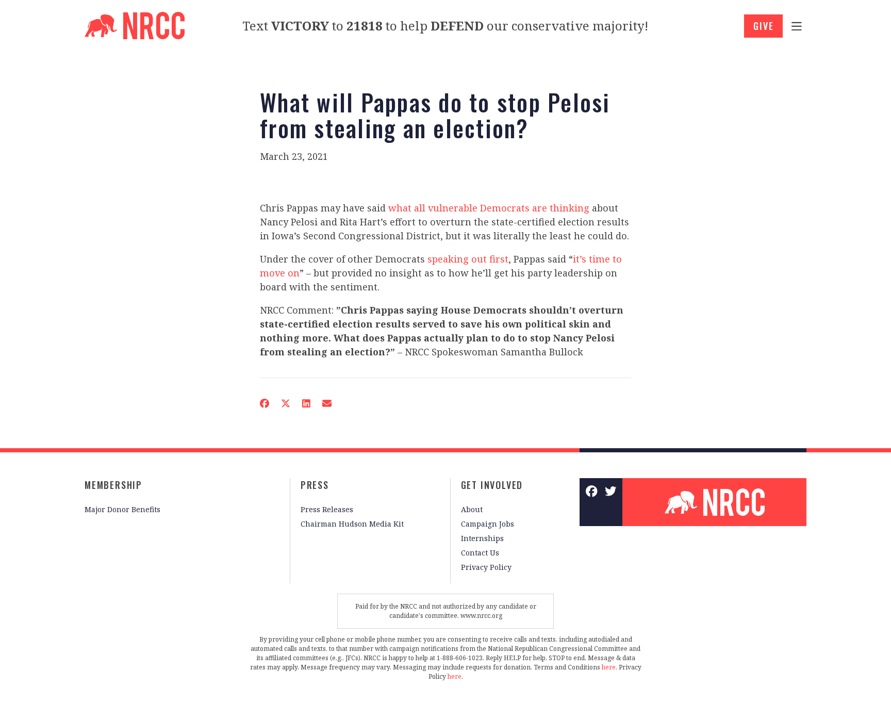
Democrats (505, 208)
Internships (482, 538)
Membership (113, 485)
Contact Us (480, 553)
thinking (569, 208)
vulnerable (452, 208)
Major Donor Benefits (122, 509)
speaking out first (467, 259)
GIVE (763, 25)
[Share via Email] (327, 403)
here (609, 667)
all (419, 208)
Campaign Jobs (487, 524)
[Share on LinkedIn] (306, 403)
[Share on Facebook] (264, 403)
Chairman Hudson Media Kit (352, 524)
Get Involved (492, 485)
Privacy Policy (486, 567)
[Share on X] (285, 403)
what (399, 208)
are (539, 208)
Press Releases (327, 509)
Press (315, 485)
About (472, 509)
